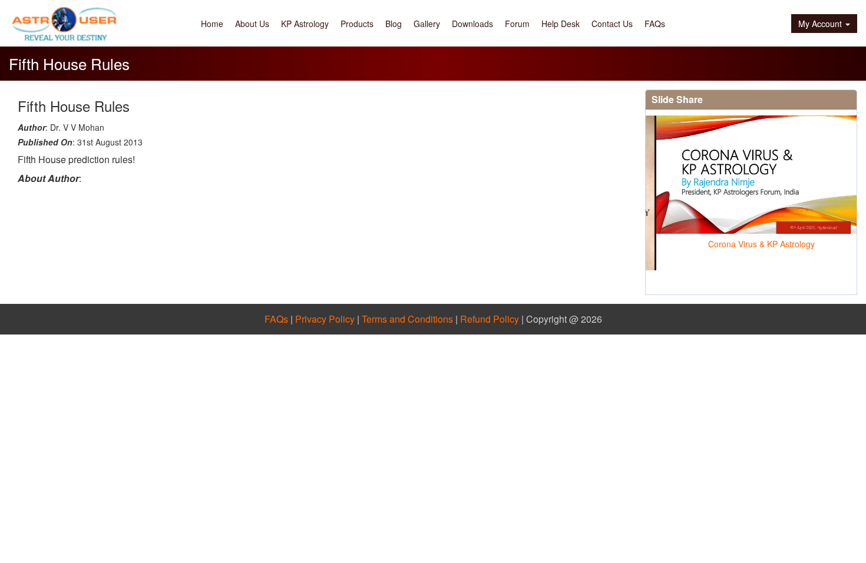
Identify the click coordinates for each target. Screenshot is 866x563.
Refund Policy (489, 319)
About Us (252, 23)
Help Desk (560, 23)
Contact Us (612, 23)
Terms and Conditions (407, 319)
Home (212, 23)
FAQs (654, 23)
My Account (820, 23)
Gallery (427, 23)
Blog (393, 23)
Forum (517, 23)
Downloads (472, 23)
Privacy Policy (325, 319)
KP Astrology (305, 23)
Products (357, 23)
